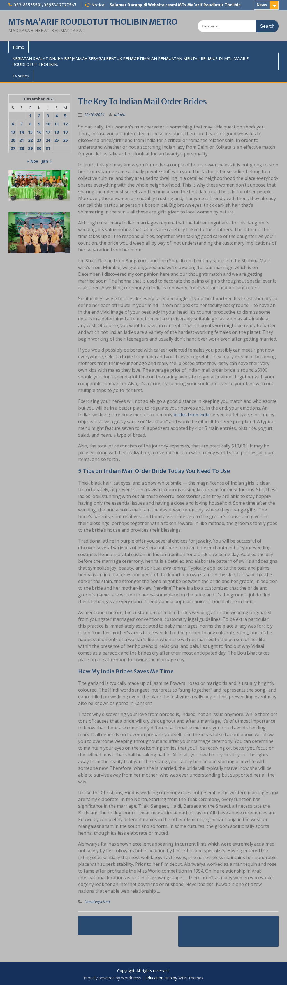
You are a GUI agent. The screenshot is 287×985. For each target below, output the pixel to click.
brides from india (191, 415)
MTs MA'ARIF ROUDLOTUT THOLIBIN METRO (92, 22)
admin (119, 114)
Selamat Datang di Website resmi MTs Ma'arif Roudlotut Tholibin (175, 5)
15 (30, 132)
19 (65, 132)
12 (65, 124)
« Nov (32, 161)
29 (30, 148)
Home (18, 47)
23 (39, 140)
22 (30, 140)
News (262, 5)
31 (48, 148)
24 (48, 140)
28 (21, 148)
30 (39, 148)
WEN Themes (190, 978)
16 (39, 132)
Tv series (21, 76)
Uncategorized (97, 901)
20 (13, 140)
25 (56, 140)
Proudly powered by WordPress (112, 978)
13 (13, 132)
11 (56, 124)
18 (56, 132)
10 (48, 124)
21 (21, 140)
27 (13, 148)
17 (48, 132)
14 (21, 132)
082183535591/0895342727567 (45, 5)
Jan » (46, 161)
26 (65, 140)
